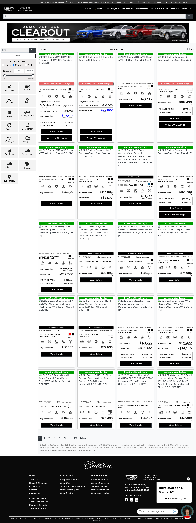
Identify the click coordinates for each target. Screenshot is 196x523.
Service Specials (99, 486)
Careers (33, 490)
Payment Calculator (38, 505)
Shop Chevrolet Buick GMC (52, 2)
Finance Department (39, 498)
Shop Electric (66, 493)
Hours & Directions (38, 483)
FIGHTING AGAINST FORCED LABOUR (117, 519)
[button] (88, 9)
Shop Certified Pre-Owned (73, 486)
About (33, 475)
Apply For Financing (38, 502)
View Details (56, 131)
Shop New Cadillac (69, 480)
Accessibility (30, 519)
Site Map (59, 519)
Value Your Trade (37, 508)
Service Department (101, 483)
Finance (19, 65)
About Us (33, 480)
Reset (18, 56)
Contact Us (34, 486)
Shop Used (65, 483)
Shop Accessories (100, 493)
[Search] (189, 16)
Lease (8, 65)
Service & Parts (100, 475)
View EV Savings (56, 138)
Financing (35, 494)
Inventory (66, 475)
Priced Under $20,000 (71, 490)
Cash (30, 65)
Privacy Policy (46, 519)
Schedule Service (99, 480)
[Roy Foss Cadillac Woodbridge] (17, 9)
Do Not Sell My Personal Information (83, 519)
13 (75, 438)
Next (84, 438)
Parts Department (100, 490)
